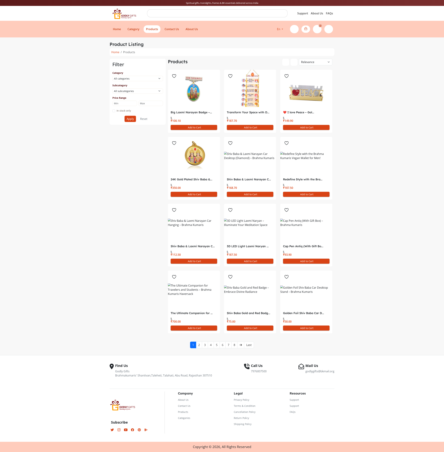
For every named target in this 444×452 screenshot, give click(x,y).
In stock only (124, 110)
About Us (317, 13)
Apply (130, 119)
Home (115, 52)
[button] (280, 29)
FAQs (329, 13)
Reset (143, 119)
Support (302, 13)
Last (249, 345)
